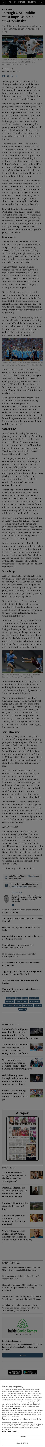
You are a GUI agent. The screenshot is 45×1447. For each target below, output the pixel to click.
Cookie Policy (16, 1408)
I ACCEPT (22, 1437)
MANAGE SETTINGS (22, 1443)
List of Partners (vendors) (10, 1431)
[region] (22, 1413)
